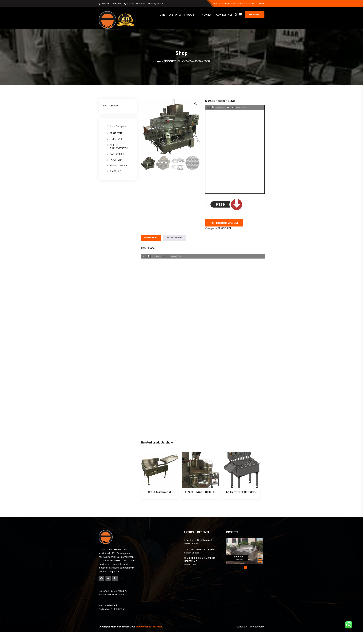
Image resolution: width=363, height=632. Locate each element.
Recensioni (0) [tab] (174, 237)
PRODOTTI (190, 14)
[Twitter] (108, 578)
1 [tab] (245, 567)
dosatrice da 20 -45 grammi (198, 540)
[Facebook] (101, 578)
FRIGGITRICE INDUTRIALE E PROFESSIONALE (241, 3)
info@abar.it (157, 3)
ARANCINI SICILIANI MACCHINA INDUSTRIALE (199, 560)
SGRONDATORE (118, 165)
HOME (161, 14)
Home (157, 61)
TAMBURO (115, 171)
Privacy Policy (257, 626)
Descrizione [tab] (150, 237)
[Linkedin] (115, 578)
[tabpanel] (244, 551)
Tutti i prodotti (111, 105)
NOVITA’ (206, 14)
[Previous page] (208, 107)
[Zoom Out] (228, 107)
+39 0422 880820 (136, 3)
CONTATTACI (224, 14)
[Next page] (212, 107)
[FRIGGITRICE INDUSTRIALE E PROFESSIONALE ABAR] (118, 20)
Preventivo (254, 14)
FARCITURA (116, 159)
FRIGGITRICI (171, 61)
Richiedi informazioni (224, 223)
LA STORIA (174, 14)
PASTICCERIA (117, 154)
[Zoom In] (232, 107)
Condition (242, 626)
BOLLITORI (116, 138)
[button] (195, 103)
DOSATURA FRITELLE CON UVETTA (201, 549)
